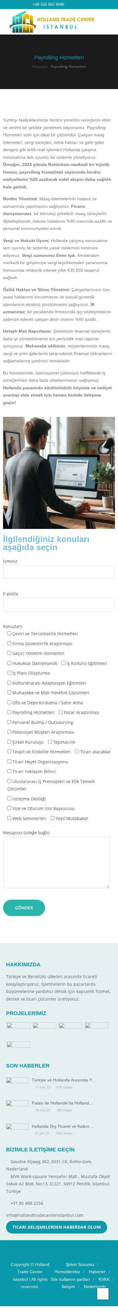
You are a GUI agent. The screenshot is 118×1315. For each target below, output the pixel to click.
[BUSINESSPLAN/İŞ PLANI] (44, 1031)
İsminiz (10, 561)
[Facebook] (69, 4)
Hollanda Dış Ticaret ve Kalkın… (62, 1126)
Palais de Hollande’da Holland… (62, 1103)
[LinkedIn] (75, 4)
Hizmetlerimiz (67, 1271)
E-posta (10, 593)
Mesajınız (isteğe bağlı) (26, 832)
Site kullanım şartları (70, 1279)
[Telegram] (81, 4)
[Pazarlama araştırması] (18, 1050)
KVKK (104, 1279)
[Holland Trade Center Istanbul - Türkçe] (52, 21)
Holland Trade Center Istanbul (31, 1272)
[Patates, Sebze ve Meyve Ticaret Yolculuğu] (96, 1031)
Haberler (97, 1271)
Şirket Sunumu (80, 1264)
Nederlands (95, 1286)
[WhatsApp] (87, 4)
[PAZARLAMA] (18, 1031)
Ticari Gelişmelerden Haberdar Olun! (56, 1227)
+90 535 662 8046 (48, 4)
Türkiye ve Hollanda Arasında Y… (64, 1080)
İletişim (68, 1286)
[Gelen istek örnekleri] (70, 1031)
